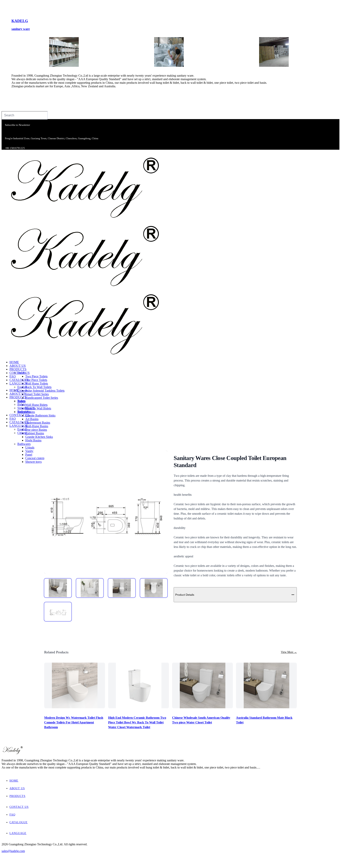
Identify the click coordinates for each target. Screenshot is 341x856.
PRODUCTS (17, 796)
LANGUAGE (17, 833)
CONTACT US (19, 806)
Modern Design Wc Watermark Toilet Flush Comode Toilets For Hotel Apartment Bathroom (73, 722)
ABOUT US (17, 788)
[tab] (57, 588)
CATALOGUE (18, 822)
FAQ (12, 814)
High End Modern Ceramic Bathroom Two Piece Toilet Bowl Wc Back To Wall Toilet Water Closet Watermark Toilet (137, 722)
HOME (13, 780)
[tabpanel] (105, 512)
